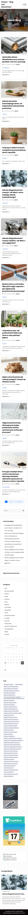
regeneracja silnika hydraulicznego (12, 744)
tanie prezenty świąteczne (9, 765)
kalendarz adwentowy (9, 700)
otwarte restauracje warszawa (11, 723)
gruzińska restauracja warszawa (11, 690)
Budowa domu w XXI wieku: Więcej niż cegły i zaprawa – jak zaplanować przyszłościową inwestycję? (13, 287)
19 (17, 501)
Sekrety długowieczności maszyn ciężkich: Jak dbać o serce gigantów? (13, 240)
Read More (5, 74)
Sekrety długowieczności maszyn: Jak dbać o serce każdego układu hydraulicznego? (12, 193)
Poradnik (4, 114)
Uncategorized (6, 67)
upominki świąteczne (8, 768)
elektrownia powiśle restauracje (11, 686)
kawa (6, 602)
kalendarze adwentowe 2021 (10, 707)
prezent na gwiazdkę (8, 730)
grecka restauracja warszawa (11, 688)
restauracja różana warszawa (11, 751)
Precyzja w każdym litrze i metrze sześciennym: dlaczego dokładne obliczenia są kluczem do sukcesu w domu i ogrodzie (13, 476)
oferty (6, 613)
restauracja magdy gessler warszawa (13, 746)
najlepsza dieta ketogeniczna (10, 709)
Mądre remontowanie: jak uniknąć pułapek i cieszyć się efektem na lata (14, 379)
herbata (6, 599)
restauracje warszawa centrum (11, 761)
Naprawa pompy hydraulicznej (11, 719)
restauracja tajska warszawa (10, 753)
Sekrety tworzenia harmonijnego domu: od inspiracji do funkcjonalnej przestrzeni (13, 104)
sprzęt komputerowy (10, 626)
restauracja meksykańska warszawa (12, 749)
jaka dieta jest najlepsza (9, 693)
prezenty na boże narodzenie (10, 732)
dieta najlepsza (18, 684)
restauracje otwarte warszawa (11, 757)
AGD (5, 588)
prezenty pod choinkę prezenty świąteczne (13, 740)
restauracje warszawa (9, 759)
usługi (6, 632)
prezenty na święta (8, 734)
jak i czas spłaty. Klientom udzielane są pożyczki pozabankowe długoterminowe (14, 697)
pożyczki (6, 621)
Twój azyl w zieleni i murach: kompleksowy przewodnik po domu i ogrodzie (14, 150)
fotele (6, 596)
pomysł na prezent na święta (10, 725)
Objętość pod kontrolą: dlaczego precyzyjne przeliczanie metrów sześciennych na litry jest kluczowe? (12, 427)
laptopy (6, 604)
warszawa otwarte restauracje (11, 770)
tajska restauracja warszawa (10, 763)
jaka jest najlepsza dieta (9, 695)
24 (5, 663)
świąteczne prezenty (8, 776)
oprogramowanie (9, 615)
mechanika (5, 203)
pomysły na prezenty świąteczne (11, 728)
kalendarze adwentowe (9, 704)
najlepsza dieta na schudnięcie (11, 711)
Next (20, 501)
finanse (6, 594)
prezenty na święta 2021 (9, 736)
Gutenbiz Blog (7, 913)
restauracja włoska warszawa (11, 755)
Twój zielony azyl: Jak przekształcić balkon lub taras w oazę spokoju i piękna (12, 334)
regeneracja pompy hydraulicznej (11, 742)
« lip (5, 670)
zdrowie (6, 634)
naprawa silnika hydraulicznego (11, 721)
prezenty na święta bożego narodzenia (12, 738)
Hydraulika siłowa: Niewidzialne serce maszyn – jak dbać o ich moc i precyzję (13, 59)
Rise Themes (21, 913)
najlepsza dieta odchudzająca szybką (13, 713)
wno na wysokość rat (8, 772)
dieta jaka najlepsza (8, 684)
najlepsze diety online (9, 715)
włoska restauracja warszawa (11, 774)
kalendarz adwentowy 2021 (10, 702)
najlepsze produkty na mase (10, 717)
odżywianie (7, 610)
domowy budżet (6, 487)
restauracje (7, 623)
